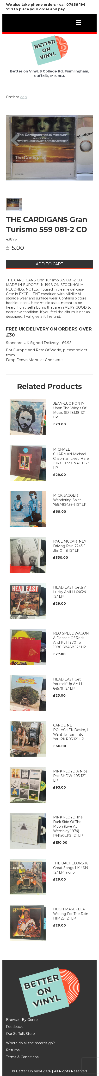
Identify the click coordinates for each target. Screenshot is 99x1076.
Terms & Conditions (22, 1057)
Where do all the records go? (30, 1043)
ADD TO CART (49, 264)
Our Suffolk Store (20, 1033)
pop (23, 97)
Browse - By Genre (22, 1020)
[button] (14, 161)
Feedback (14, 1026)
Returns (12, 1050)
